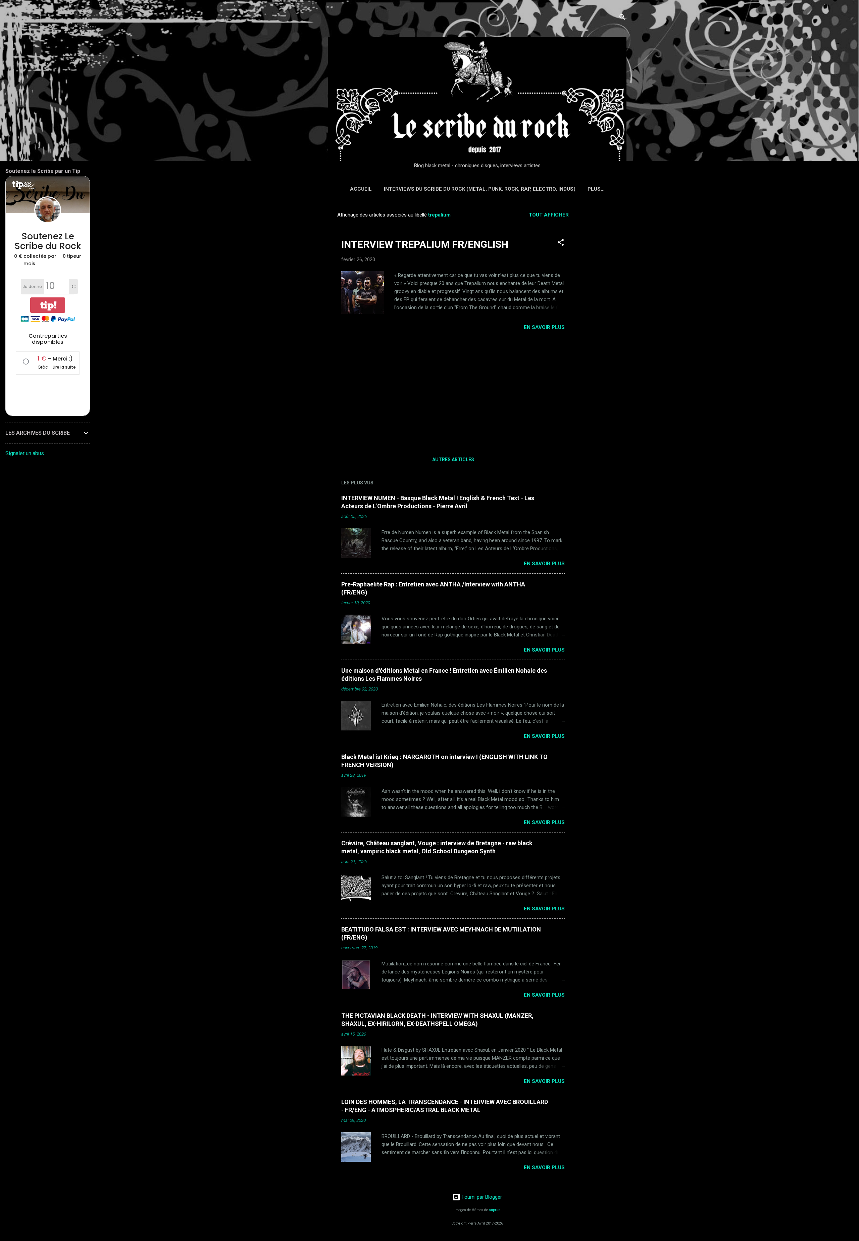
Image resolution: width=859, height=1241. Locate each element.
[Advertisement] (605, 307)
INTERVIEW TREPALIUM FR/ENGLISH (424, 244)
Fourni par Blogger (481, 1197)
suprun (494, 1210)
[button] (561, 243)
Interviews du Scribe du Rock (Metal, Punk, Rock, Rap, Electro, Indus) (479, 189)
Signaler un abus (24, 453)
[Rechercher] (622, 18)
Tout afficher (549, 215)
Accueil (361, 189)
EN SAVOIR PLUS (544, 327)
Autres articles (453, 459)
